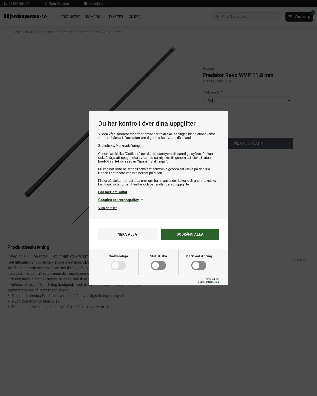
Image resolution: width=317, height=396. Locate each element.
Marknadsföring (198, 256)
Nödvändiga (118, 256)
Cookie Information (208, 282)
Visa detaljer (107, 208)
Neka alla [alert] (127, 234)
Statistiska (158, 256)
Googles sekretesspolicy (118, 200)
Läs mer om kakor (112, 192)
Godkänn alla (190, 234)
